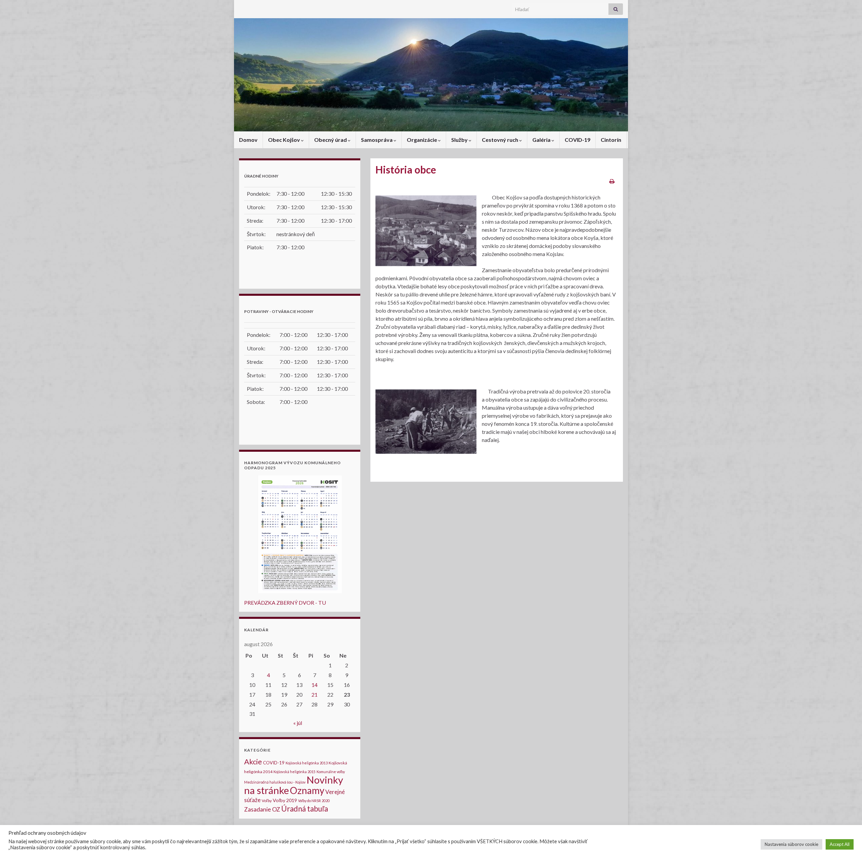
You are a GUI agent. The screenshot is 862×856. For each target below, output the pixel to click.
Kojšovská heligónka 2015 (294, 771)
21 (314, 694)
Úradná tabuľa (304, 808)
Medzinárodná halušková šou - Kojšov (274, 782)
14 (314, 684)
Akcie (253, 761)
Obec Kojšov (284, 139)
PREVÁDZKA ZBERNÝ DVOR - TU (285, 602)
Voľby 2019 (285, 800)
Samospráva (377, 139)
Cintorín (611, 139)
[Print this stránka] (612, 181)
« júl (297, 723)
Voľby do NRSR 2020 (314, 800)
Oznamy (307, 790)
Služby (460, 139)
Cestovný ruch (500, 139)
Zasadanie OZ (262, 809)
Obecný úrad (331, 139)
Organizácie (422, 139)
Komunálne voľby (331, 771)
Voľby (267, 800)
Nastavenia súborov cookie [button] (791, 844)
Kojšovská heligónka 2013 (307, 763)
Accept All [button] (840, 844)
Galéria (542, 139)
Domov (248, 139)
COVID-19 (577, 139)
